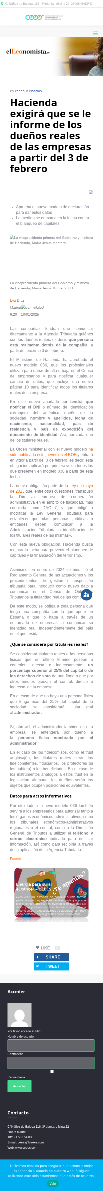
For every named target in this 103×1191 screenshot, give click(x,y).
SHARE (48, 957)
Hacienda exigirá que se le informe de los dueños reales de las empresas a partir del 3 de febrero (50, 135)
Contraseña (16, 1054)
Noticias (35, 91)
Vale (53, 1183)
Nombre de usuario (21, 1036)
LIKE (49, 948)
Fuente (15, 859)
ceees (19, 91)
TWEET (48, 966)
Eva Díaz (17, 300)
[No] (96, 1175)
